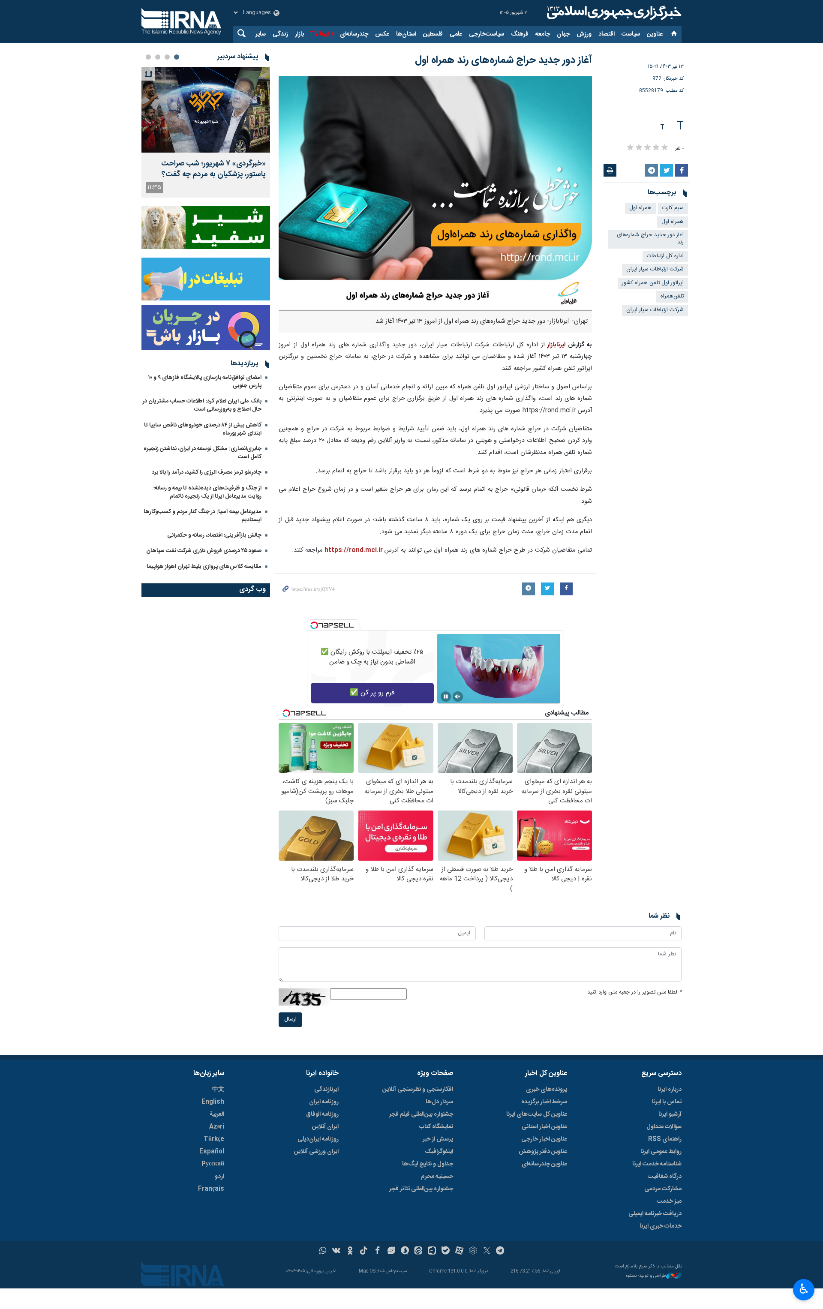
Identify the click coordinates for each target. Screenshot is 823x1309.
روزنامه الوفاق (322, 1114)
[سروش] (405, 1251)
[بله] (445, 1251)
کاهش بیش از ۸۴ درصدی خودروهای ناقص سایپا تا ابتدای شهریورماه (202, 429)
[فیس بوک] (377, 1251)
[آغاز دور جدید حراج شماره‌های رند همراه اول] (435, 193)
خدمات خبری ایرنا (661, 1226)
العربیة (217, 1114)
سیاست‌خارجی (486, 34)
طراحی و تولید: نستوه (646, 1276)
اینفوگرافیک (439, 1152)
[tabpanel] (205, 132)
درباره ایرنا (670, 1089)
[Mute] (458, 696)
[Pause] (446, 696)
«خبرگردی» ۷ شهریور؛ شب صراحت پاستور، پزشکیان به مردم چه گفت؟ (213, 169)
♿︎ (804, 1289)
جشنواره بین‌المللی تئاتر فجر (421, 1189)
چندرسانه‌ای (354, 34)
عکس (382, 34)
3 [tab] (157, 57)
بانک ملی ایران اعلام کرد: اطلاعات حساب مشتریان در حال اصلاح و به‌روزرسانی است (202, 405)
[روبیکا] (473, 1251)
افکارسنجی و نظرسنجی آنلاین (417, 1089)
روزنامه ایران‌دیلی (318, 1139)
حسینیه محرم (437, 1176)
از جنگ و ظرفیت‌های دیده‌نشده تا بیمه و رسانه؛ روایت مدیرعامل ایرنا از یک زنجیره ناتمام (207, 492)
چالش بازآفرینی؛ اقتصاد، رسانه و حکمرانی (214, 535)
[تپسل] (314, 625)
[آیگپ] (432, 1251)
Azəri (216, 1127)
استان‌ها (406, 34)
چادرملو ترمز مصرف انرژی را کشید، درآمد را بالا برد (206, 472)
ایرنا (613, 12)
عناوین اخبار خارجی (544, 1139)
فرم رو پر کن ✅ (372, 693)
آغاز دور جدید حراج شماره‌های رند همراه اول (503, 60)
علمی (456, 34)
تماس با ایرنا (667, 1102)
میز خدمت (669, 1201)
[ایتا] (418, 1251)
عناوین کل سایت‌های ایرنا (536, 1114)
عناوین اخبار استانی (544, 1127)
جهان (563, 34)
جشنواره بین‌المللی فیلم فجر (421, 1114)
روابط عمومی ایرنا (661, 1152)
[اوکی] (350, 1251)
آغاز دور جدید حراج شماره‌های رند (650, 239)
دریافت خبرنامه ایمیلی (655, 1214)
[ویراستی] (391, 1251)
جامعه (542, 34)
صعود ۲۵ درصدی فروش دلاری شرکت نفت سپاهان (203, 550)
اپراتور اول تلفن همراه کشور (653, 283)
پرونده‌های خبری (546, 1089)
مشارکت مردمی (663, 1189)
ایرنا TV (319, 34)
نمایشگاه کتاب (436, 1127)
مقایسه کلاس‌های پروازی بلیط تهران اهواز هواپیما (204, 566)
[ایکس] (487, 1251)
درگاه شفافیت (665, 1176)
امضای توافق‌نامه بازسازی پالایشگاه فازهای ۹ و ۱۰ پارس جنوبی (204, 381)
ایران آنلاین (325, 1127)
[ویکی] (336, 1251)
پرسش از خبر (438, 1139)
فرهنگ (520, 34)
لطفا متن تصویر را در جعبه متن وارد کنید (634, 992)
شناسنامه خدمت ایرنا (657, 1164)
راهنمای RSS (665, 1139)
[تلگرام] (500, 1251)
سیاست (631, 34)
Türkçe (214, 1139)
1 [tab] (176, 57)
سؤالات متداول (664, 1127)
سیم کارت (673, 208)
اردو (219, 1176)
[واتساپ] (323, 1251)
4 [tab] (148, 57)
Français (211, 1189)
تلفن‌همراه (672, 296)
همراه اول (640, 208)
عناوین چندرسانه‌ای (544, 1164)
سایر (260, 34)
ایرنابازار (556, 345)
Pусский (212, 1164)
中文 (218, 1089)
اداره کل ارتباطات (665, 256)
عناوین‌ (655, 34)
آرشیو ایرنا (670, 1114)
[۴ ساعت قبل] (205, 110)
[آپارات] (459, 1251)
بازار (299, 34)
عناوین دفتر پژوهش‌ (543, 1152)
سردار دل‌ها (439, 1102)
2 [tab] (167, 57)
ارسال (290, 1019)
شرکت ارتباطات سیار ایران (655, 269)
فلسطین (433, 34)
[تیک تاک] (363, 1251)
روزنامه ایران (324, 1102)
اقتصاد (606, 34)
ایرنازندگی (326, 1089)
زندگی (280, 34)
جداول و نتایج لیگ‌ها (427, 1164)
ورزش (584, 34)
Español (211, 1152)
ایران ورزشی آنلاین (316, 1152)
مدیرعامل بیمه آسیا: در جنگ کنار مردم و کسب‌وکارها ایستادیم (202, 516)
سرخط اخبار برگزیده (544, 1102)
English (212, 1102)
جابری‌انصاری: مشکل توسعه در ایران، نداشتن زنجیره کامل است (202, 453)
